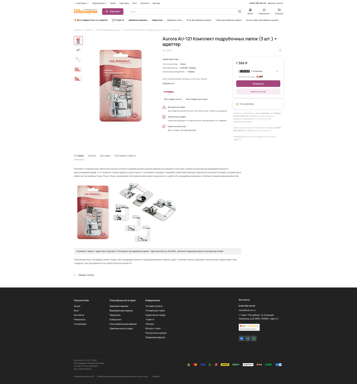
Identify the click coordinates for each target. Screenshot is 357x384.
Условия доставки (155, 310)
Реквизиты (79, 319)
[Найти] (239, 11)
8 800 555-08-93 (257, 3)
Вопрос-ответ (153, 328)
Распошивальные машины (123, 323)
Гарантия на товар (155, 315)
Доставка (105, 155)
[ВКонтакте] (241, 338)
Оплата (92, 155)
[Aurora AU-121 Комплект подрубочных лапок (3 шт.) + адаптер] (121, 86)
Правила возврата (155, 337)
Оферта (156, 376)
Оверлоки (115, 315)
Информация (152, 300)
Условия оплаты (154, 306)
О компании (80, 323)
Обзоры (149, 323)
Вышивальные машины (121, 310)
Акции (77, 306)
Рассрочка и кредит (156, 332)
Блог (76, 310)
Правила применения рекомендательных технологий (122, 376)
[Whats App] (254, 338)
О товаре (79, 155)
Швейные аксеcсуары (121, 328)
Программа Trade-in (125, 155)
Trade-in (149, 319)
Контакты (79, 315)
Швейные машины (119, 306)
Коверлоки (115, 319)
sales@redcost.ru (247, 310)
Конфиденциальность (84, 376)
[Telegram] (247, 338)
